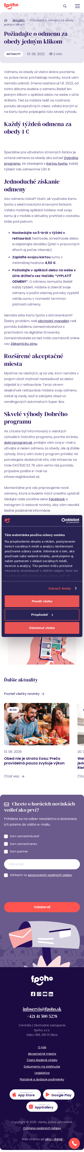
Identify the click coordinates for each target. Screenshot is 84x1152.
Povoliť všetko (42, 601)
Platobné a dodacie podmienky (42, 1079)
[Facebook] (33, 994)
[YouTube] (45, 994)
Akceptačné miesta (42, 1054)
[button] (64, 6)
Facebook (57, 499)
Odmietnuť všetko (42, 628)
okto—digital (53, 1139)
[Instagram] (39, 994)
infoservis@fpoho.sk (42, 1009)
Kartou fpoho (56, 163)
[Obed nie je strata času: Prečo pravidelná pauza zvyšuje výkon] (36, 743)
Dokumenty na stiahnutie (42, 1067)
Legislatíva (42, 1073)
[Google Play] (58, 1094)
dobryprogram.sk (18, 442)
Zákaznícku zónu (24, 343)
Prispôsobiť (39, 614)
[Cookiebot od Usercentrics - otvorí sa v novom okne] (61, 520)
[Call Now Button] (74, 1143)
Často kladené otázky (42, 1060)
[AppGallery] (42, 1107)
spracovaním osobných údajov (50, 875)
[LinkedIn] (51, 994)
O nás (42, 1047)
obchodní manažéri (53, 321)
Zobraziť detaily (59, 588)
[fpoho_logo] (11, 6)
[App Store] (25, 1094)
